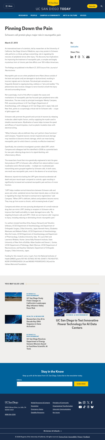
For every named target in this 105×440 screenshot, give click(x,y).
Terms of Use (63, 437)
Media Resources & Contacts (40, 403)
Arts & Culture (70, 15)
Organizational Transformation (63, 406)
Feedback (86, 437)
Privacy (80, 437)
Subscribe (92, 6)
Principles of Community (61, 403)
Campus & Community (50, 15)
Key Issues (56, 412)
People (34, 15)
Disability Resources (37, 412)
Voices (83, 15)
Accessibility (72, 437)
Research (23, 15)
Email (19, 380)
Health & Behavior (35, 316)
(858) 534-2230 (10, 414)
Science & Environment (77, 315)
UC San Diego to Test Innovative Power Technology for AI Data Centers (77, 324)
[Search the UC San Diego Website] (101, 6)
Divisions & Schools (52, 431)
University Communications (62, 409)
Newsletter (34, 406)
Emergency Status (37, 409)
